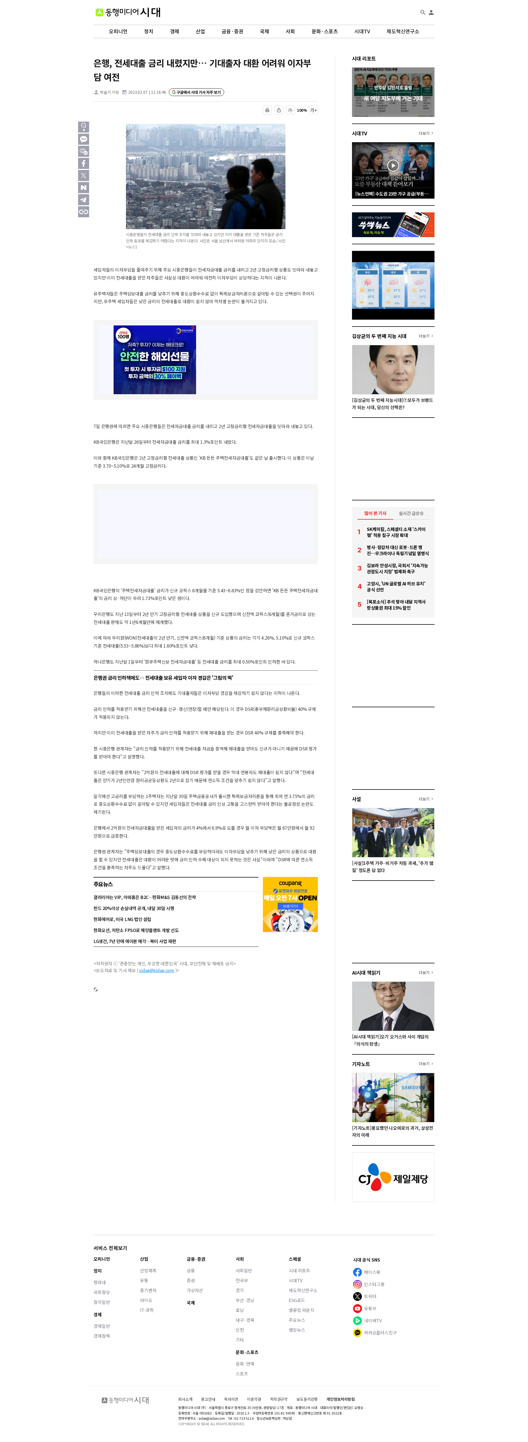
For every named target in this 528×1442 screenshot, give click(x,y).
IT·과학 (146, 1310)
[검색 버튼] (423, 12)
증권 (191, 1280)
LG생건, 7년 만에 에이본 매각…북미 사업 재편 (135, 941)
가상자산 (195, 1290)
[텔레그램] (83, 199)
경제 (174, 31)
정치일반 (102, 1302)
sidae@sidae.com (156, 970)
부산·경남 (245, 1300)
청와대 (100, 1282)
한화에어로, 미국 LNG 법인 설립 (122, 919)
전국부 (242, 1280)
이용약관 (254, 1399)
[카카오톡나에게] (83, 151)
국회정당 (102, 1292)
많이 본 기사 (375, 513)
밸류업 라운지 (301, 1310)
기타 (240, 1339)
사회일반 (244, 1270)
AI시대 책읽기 (366, 972)
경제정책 (102, 1336)
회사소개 (185, 1399)
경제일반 (102, 1326)
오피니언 (118, 31)
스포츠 (242, 1373)
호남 (240, 1310)
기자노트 (361, 1063)
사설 (356, 798)
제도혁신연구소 (403, 31)
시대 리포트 (364, 58)
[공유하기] (278, 110)
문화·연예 (245, 1363)
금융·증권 (232, 31)
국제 (264, 31)
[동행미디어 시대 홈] (128, 12)
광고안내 (208, 1399)
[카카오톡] (83, 139)
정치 (148, 31)
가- (290, 110)
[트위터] (83, 175)
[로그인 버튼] (431, 12)
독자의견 (231, 1399)
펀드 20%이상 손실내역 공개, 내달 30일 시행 (134, 908)
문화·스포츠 (325, 31)
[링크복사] (83, 211)
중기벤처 (148, 1290)
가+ (313, 110)
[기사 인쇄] (267, 110)
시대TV (362, 31)
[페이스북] (83, 163)
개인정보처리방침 (340, 1399)
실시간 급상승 (411, 513)
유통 (144, 1280)
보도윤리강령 (307, 1399)
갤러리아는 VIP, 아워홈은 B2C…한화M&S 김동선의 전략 (145, 897)
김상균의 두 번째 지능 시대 (379, 335)
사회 (290, 31)
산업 (200, 31)
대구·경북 (245, 1320)
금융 (191, 1270)
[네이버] (83, 187)
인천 (240, 1329)
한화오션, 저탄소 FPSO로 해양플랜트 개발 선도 (136, 930)
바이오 (146, 1300)
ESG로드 (297, 1300)
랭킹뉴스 (297, 1329)
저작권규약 (279, 1399)
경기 (240, 1290)
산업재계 (148, 1270)
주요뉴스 (297, 1320)
